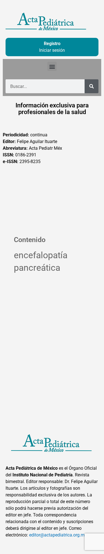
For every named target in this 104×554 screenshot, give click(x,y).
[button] (52, 66)
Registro (52, 43)
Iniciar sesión (52, 50)
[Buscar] (91, 86)
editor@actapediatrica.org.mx (58, 535)
